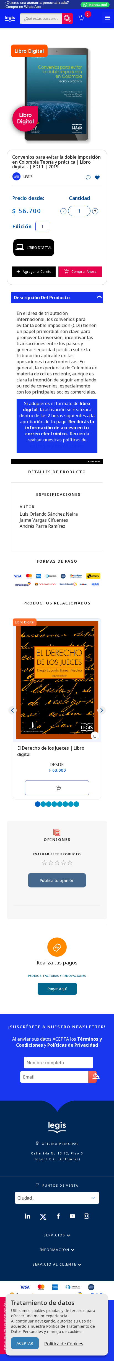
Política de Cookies (63, 1344)
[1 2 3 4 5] (57, 863)
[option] (57, 94)
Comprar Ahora (83, 271)
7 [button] (71, 804)
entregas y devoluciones (57, 446)
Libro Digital (39, 247)
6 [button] (65, 804)
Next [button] (101, 710)
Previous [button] (12, 710)
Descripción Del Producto (42, 298)
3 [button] (48, 804)
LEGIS (28, 176)
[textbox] (41, 18)
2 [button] (43, 804)
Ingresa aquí (98, 4)
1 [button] (37, 804)
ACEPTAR (25, 1343)
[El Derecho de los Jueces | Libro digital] (57, 680)
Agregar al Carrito (37, 271)
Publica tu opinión (57, 880)
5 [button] (60, 804)
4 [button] (54, 804)
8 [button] (76, 804)
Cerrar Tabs (93, 461)
